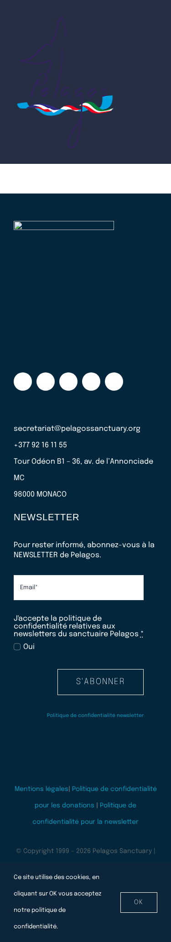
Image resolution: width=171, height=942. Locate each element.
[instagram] (45, 381)
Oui (29, 647)
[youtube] (91, 381)
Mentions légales (41, 789)
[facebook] (23, 381)
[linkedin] (114, 381)
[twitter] (68, 381)
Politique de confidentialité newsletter (95, 715)
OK (139, 902)
